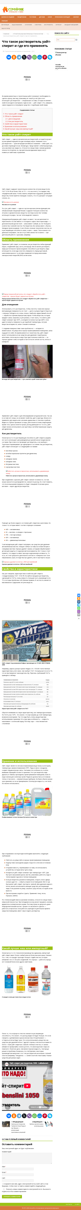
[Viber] (29, 57)
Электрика (38, 24)
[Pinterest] (44, 57)
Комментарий (6, 1152)
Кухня (50, 17)
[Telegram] (19, 57)
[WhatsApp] (34, 57)
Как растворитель (14, 121)
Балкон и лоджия (7, 17)
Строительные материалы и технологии (17, 51)
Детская (42, 17)
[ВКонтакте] (8, 57)
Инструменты (48, 24)
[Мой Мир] (39, 57)
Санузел (76, 17)
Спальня (5, 21)
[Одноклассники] (14, 57)
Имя (3, 1166)
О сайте (77, 1204)
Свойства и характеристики (15, 124)
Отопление (28, 24)
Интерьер (58, 24)
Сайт (3, 1178)
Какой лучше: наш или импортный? (18, 129)
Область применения (12, 116)
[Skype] (50, 57)
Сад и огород (5, 28)
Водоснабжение (17, 24)
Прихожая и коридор (62, 17)
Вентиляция (5, 24)
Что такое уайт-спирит (13, 114)
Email (4, 1172)
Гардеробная (21, 17)
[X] (24, 57)
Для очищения (12, 119)
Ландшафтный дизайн (71, 24)
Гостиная (32, 17)
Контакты (69, 1204)
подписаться (6, 1191)
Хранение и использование (15, 126)
